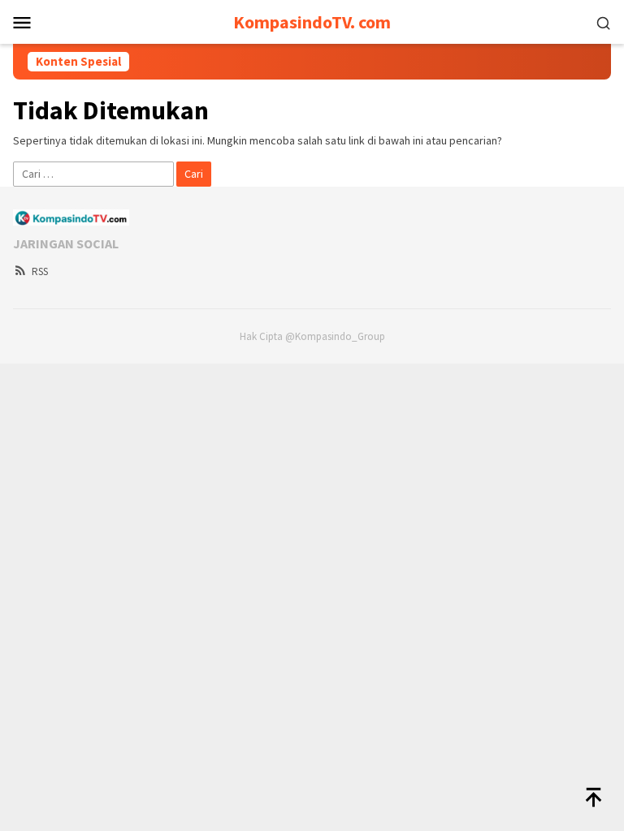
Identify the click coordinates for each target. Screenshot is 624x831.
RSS (40, 271)
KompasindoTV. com (312, 22)
